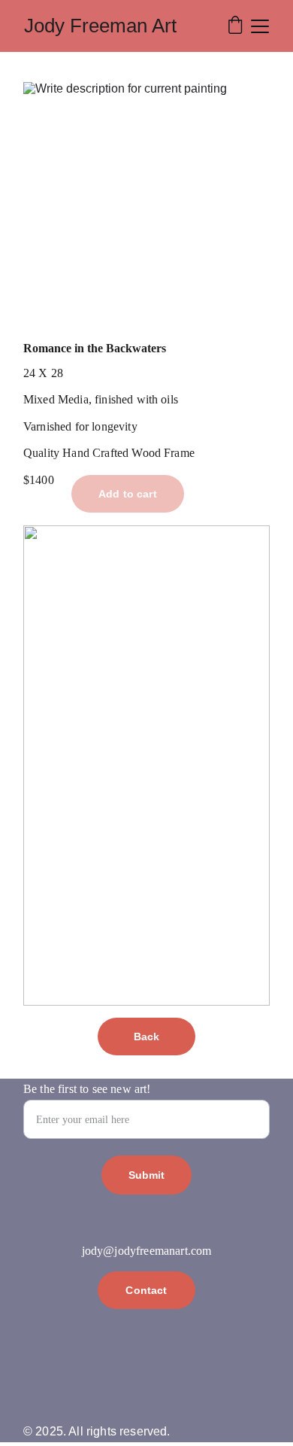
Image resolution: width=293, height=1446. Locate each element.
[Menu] (260, 26)
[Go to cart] (235, 26)
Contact (146, 1290)
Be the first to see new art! (86, 1088)
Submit (146, 1175)
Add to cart (127, 494)
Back (147, 1036)
